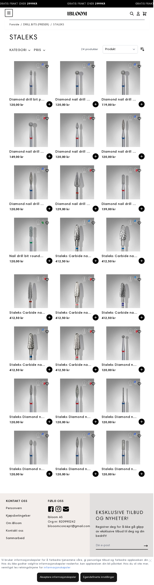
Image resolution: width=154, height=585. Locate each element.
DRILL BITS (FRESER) (36, 24)
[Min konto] (138, 13)
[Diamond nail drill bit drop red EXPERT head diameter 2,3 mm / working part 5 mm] (76, 130)
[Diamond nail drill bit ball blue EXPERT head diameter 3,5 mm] (76, 78)
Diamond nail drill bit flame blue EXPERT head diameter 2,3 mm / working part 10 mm (27, 204)
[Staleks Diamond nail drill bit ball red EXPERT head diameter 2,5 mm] (123, 343)
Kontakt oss (14, 530)
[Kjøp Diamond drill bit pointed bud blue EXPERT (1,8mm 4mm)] (49, 104)
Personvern (14, 508)
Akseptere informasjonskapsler (58, 577)
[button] (20, 51)
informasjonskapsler (57, 567)
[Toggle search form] (131, 13)
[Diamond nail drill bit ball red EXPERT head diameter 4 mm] (30, 130)
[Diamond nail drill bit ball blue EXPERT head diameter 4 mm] (123, 78)
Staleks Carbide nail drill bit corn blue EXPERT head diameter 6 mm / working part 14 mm (119, 256)
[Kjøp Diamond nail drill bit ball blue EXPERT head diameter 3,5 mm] (96, 104)
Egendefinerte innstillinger (98, 577)
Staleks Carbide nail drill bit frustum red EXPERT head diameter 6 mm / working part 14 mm (73, 365)
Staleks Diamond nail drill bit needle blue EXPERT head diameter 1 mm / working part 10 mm (119, 417)
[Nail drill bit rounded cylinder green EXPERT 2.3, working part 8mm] (30, 234)
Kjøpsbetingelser (18, 515)
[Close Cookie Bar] (150, 560)
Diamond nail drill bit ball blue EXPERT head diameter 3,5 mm (73, 99)
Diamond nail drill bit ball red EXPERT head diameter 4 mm (27, 152)
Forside (14, 24)
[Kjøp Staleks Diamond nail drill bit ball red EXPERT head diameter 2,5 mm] (142, 370)
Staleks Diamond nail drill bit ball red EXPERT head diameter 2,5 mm (119, 365)
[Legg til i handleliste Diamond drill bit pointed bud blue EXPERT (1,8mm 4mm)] (47, 66)
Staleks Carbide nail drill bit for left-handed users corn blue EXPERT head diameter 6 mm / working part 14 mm (119, 313)
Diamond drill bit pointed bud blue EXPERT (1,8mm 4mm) (27, 99)
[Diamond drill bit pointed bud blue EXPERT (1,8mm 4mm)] (30, 78)
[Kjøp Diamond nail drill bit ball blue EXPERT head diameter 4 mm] (142, 104)
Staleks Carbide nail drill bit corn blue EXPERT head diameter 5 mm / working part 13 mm (73, 256)
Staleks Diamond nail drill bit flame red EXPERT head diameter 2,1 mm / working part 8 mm (27, 417)
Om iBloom (14, 523)
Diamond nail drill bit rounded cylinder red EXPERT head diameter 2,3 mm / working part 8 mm (119, 204)
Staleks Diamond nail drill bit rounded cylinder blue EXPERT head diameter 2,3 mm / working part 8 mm (119, 469)
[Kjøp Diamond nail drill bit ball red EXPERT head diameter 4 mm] (49, 156)
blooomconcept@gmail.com (66, 526)
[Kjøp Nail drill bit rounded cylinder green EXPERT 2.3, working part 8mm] (49, 261)
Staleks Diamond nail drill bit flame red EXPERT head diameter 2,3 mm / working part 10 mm (73, 417)
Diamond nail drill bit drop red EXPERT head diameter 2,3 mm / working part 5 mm (73, 152)
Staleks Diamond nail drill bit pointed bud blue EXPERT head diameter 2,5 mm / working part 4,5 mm (27, 469)
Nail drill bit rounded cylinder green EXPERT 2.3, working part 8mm (27, 256)
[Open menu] (9, 13)
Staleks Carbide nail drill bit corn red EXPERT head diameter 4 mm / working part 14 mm (27, 313)
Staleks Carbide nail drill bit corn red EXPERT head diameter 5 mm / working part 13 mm (73, 313)
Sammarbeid (15, 538)
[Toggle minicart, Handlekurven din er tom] (144, 13)
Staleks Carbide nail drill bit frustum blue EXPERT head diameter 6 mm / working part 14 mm (27, 365)
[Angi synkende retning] (142, 49)
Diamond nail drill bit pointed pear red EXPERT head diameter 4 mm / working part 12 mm (73, 204)
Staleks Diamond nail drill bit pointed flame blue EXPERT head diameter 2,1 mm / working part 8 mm (73, 469)
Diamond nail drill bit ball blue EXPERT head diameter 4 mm (119, 99)
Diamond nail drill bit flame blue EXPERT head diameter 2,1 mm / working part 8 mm (119, 152)
